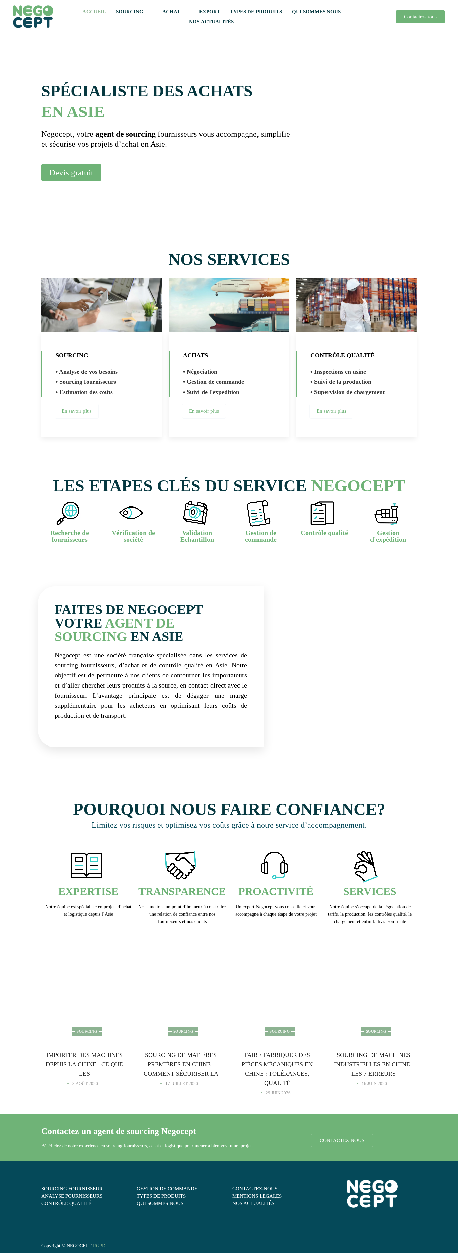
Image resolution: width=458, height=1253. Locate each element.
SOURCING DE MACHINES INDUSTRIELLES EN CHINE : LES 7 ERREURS (373, 1064)
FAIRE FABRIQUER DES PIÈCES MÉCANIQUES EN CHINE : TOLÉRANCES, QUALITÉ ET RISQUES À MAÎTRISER (277, 1009)
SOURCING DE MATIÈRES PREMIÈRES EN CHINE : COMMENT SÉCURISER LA (181, 1064)
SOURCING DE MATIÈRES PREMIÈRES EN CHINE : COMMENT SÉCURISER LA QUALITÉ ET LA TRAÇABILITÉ (181, 1009)
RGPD (99, 1245)
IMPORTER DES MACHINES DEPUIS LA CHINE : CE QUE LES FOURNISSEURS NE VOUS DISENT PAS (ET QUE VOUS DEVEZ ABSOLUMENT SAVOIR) (84, 1009)
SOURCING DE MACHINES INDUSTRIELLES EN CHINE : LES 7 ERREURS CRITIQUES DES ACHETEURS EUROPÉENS (374, 1009)
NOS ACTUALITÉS (211, 21)
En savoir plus (77, 411)
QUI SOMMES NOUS (316, 11)
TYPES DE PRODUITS (256, 11)
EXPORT (209, 11)
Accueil (94, 11)
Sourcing (87, 1031)
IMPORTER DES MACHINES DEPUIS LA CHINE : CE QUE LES (84, 1064)
